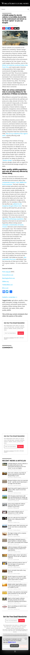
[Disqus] (15, 370)
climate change (7, 160)
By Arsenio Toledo (17, 477)
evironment (14, 304)
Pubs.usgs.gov (6, 272)
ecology (15, 302)
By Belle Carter (17, 522)
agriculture (15, 300)
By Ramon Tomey (17, 551)
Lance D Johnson (14, 25)
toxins (17, 308)
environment (6, 304)
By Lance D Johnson (18, 469)
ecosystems (21, 302)
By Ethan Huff (16, 500)
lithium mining (12, 306)
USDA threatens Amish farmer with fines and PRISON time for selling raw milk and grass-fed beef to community (18, 497)
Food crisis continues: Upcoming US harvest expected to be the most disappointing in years (17, 474)
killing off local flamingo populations (13, 219)
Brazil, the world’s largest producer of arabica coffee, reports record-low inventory (18, 490)
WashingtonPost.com (8, 278)
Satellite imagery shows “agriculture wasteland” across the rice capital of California (17, 556)
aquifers (21, 300)
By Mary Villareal (17, 530)
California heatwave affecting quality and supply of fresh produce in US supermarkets (17, 549)
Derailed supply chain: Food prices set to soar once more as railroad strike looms (18, 527)
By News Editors (17, 514)
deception (9, 302)
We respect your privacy (21, 629)
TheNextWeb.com (7, 285)
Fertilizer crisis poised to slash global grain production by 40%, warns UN (17, 592)
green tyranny (22, 304)
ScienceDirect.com (7, 275)
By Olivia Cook (17, 609)
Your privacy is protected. (9, 337)
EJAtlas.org (5, 281)
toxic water (12, 308)
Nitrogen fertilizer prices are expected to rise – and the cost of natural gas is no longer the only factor (18, 482)
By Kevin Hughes (17, 573)
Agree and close (14, 645)
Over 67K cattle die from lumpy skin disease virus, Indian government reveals (17, 519)
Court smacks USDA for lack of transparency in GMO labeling (16, 512)
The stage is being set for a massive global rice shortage (17, 534)
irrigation (5, 306)
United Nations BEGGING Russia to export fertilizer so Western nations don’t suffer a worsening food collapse (18, 541)
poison (20, 306)
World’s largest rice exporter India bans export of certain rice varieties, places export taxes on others (17, 578)
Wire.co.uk (5, 288)
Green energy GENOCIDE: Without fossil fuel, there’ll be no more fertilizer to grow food (16, 505)
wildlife (9, 310)
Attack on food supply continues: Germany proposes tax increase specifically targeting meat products (17, 600)
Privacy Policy (12, 642)
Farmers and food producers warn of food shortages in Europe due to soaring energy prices (17, 564)
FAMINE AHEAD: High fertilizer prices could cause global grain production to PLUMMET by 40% (17, 586)
